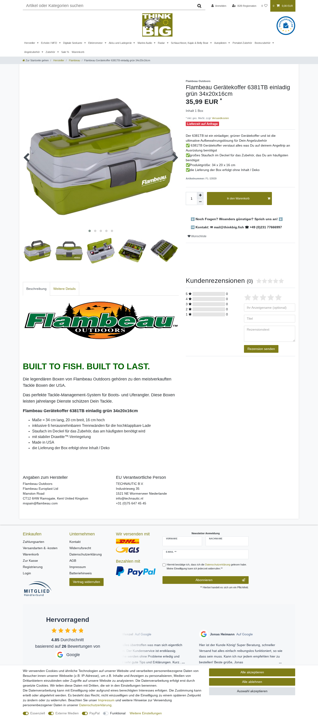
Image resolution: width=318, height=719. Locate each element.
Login (27, 573)
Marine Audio (145, 42)
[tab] (36, 289)
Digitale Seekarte (73, 42)
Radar (162, 42)
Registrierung (33, 567)
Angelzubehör (32, 52)
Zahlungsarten (33, 542)
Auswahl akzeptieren (252, 691)
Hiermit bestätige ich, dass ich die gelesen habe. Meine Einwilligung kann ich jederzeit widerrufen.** (207, 566)
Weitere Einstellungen (146, 713)
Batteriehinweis (80, 573)
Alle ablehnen (252, 682)
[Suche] (199, 6)
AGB (72, 560)
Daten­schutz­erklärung (95, 705)
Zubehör (51, 52)
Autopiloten (220, 42)
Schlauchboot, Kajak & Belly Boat (190, 42)
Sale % (65, 52)
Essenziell (37, 713)
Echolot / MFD (49, 42)
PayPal (94, 713)
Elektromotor (95, 42)
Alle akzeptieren (252, 672)
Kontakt (75, 542)
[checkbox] (54, 630)
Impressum (77, 567)
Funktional (117, 713)
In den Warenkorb (238, 198)
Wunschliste (198, 236)
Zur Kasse (30, 560)
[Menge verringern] (200, 202)
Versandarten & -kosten (40, 548)
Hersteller (30, 42)
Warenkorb (78, 52)
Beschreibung (36, 289)
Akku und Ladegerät (120, 42)
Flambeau (74, 60)
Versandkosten (220, 118)
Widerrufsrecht (80, 548)
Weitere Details (64, 289)
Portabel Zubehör (242, 42)
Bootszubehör (263, 42)
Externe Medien (67, 713)
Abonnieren (204, 580)
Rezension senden (261, 349)
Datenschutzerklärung (85, 554)
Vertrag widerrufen (86, 582)
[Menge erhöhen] (200, 195)
